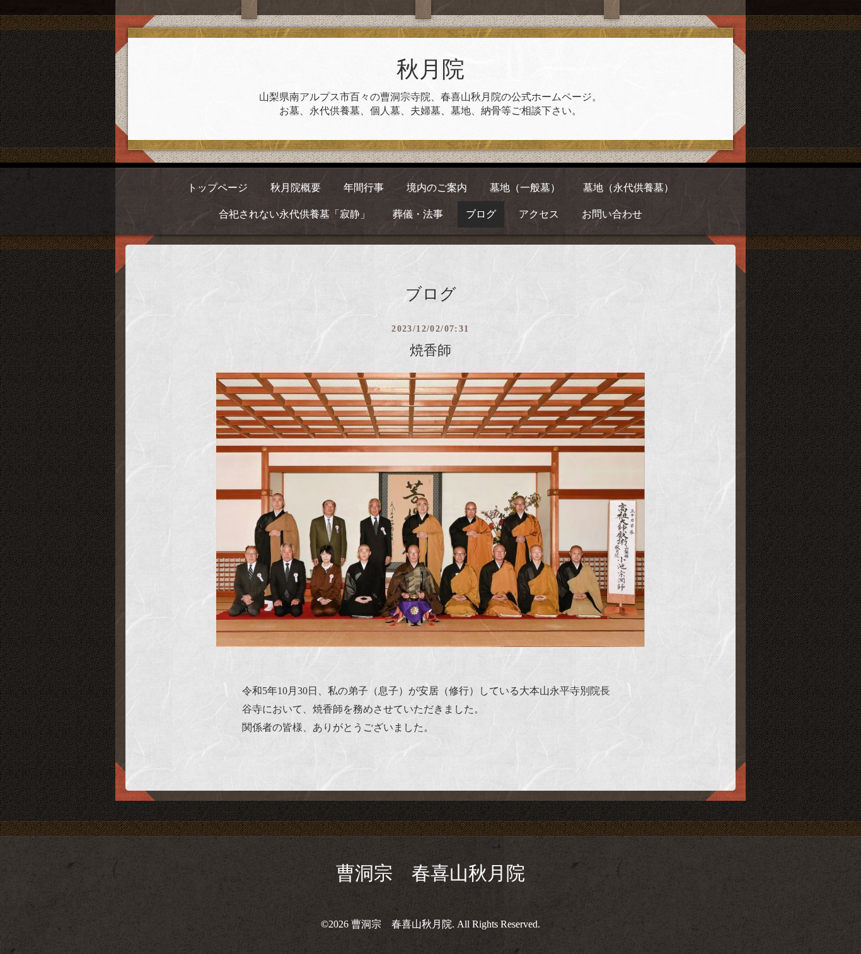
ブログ (481, 214)
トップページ (217, 187)
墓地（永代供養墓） (628, 187)
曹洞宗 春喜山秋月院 (430, 873)
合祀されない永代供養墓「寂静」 (294, 214)
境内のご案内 (437, 187)
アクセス (539, 214)
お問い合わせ (612, 214)
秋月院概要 (295, 187)
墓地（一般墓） (525, 187)
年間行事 (364, 187)
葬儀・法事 (418, 214)
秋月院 (430, 69)
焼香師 (430, 350)
